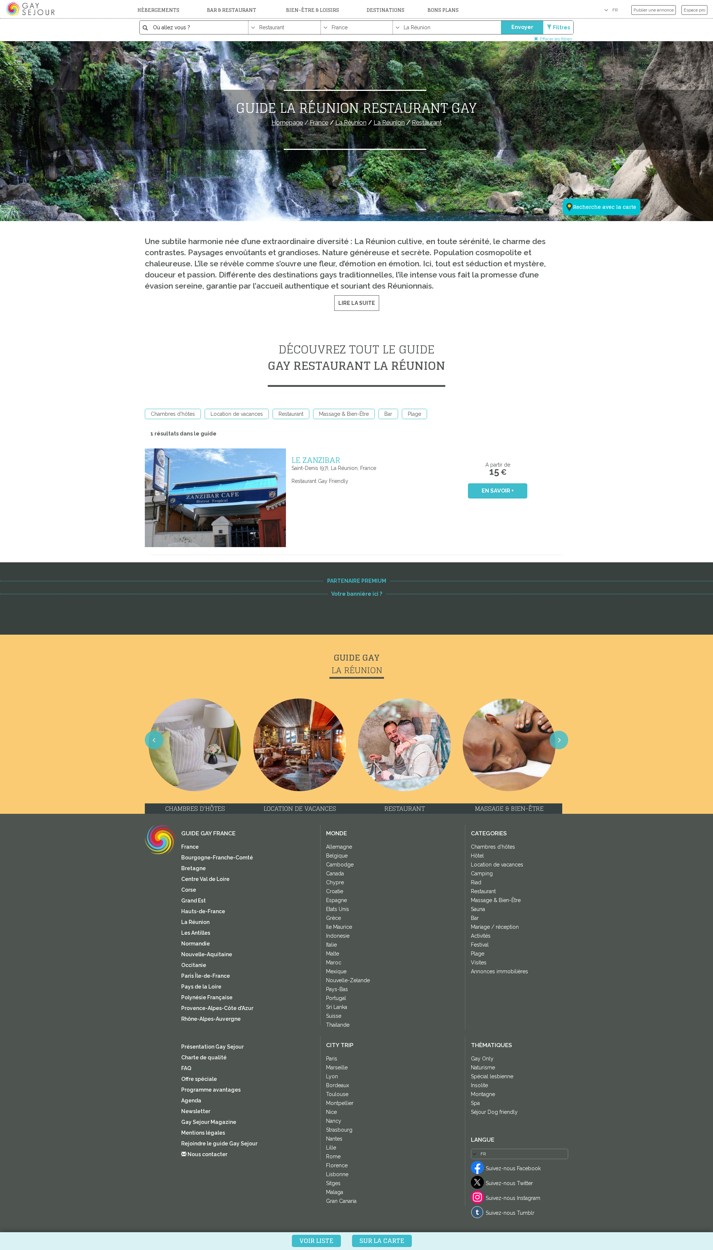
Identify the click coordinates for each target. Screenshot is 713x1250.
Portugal (336, 998)
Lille (331, 1148)
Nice (331, 1112)
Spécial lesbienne (492, 1076)
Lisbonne (337, 1174)
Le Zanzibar (316, 460)
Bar (388, 414)
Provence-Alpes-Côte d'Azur (217, 1008)
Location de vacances (237, 414)
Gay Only (482, 1059)
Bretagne (193, 868)
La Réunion (195, 922)
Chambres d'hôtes (173, 414)
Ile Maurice (339, 927)
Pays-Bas (337, 989)
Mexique (336, 971)
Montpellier (340, 1103)
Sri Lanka (336, 1007)
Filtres (561, 27)
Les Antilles (195, 933)
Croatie (334, 891)
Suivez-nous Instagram (513, 1198)
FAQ (186, 1068)
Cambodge (340, 865)
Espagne (336, 900)
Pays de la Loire (201, 987)
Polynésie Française (206, 997)
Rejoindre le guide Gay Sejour (219, 1144)
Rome (333, 1156)
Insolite (479, 1085)
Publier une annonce (654, 10)
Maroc (333, 963)
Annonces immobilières (499, 971)
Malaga (334, 1192)
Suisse (333, 1016)
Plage (414, 414)
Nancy (333, 1121)
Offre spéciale (199, 1079)
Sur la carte (381, 1240)
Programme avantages (211, 1090)
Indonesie (337, 936)
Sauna (478, 909)
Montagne (483, 1094)
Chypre (335, 882)
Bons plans (443, 10)
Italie (331, 945)
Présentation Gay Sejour (212, 1047)
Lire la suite (356, 303)
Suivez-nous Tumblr (510, 1213)
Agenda (191, 1100)
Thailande (337, 1025)
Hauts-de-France (203, 911)
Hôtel (477, 856)
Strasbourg (339, 1130)
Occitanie (193, 965)
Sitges (333, 1183)
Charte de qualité (204, 1057)
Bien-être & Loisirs (312, 10)
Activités (481, 936)
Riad (476, 882)
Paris (331, 1059)
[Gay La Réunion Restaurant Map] (597, 170)
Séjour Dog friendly (494, 1112)
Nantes (334, 1139)
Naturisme (483, 1067)
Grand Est (193, 901)
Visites (478, 963)
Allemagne (339, 847)
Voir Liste (316, 1240)
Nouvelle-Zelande (348, 980)
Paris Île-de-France (205, 976)
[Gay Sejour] (31, 8)
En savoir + (498, 491)
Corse (188, 890)
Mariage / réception (495, 927)
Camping (482, 873)
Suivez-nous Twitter (509, 1183)
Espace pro (694, 10)
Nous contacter (206, 1154)
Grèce (333, 918)
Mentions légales (203, 1133)
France (190, 847)
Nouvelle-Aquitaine (206, 954)
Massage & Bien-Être (344, 414)
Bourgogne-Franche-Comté (217, 858)
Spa (475, 1103)
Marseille (337, 1067)
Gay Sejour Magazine (208, 1122)
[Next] (559, 740)
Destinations (385, 10)
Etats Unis (337, 909)
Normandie (195, 944)
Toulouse (337, 1094)
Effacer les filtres (556, 38)
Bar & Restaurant (231, 10)
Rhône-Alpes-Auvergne (211, 1019)
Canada (335, 873)
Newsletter (195, 1111)
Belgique (337, 856)
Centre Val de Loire (205, 879)
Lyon (332, 1076)
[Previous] (154, 740)
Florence (337, 1165)
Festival (480, 945)
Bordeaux (337, 1085)
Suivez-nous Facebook (513, 1168)
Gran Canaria (341, 1201)
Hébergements (158, 10)
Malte (332, 954)
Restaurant (291, 414)
